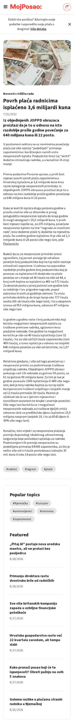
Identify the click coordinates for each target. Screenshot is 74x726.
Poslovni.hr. (11, 244)
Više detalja (38, 29)
